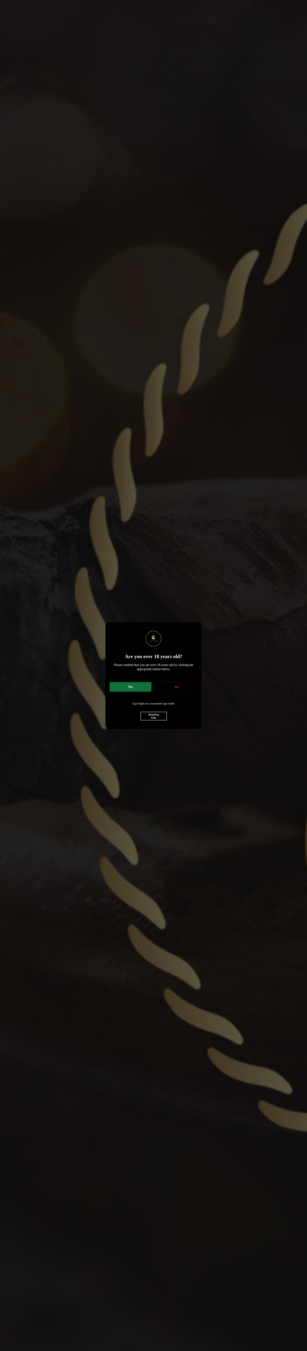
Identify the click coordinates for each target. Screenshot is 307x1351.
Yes (130, 687)
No (176, 687)
